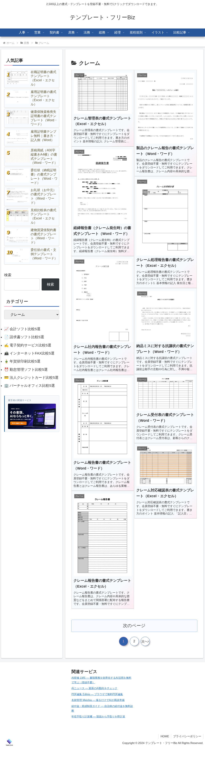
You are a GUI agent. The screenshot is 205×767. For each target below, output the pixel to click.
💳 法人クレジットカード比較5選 (31, 378)
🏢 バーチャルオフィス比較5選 (29, 386)
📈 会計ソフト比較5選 (22, 329)
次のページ (134, 625)
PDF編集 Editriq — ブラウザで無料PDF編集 (97, 694)
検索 (7, 275)
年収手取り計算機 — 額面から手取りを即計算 (98, 716)
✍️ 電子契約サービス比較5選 (27, 345)
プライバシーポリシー (187, 736)
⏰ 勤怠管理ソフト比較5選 (26, 370)
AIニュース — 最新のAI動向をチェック (94, 688)
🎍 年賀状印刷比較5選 (22, 361)
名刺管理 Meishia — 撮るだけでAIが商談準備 (98, 700)
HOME (165, 736)
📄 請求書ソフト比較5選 (24, 337)
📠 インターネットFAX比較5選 (29, 353)
